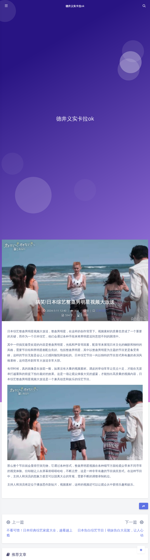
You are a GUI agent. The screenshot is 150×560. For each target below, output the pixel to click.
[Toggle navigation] (144, 6)
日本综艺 (101, 310)
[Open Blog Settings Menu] (141, 550)
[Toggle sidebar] (6, 6)
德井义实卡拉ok (75, 6)
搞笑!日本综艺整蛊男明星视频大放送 (75, 301)
